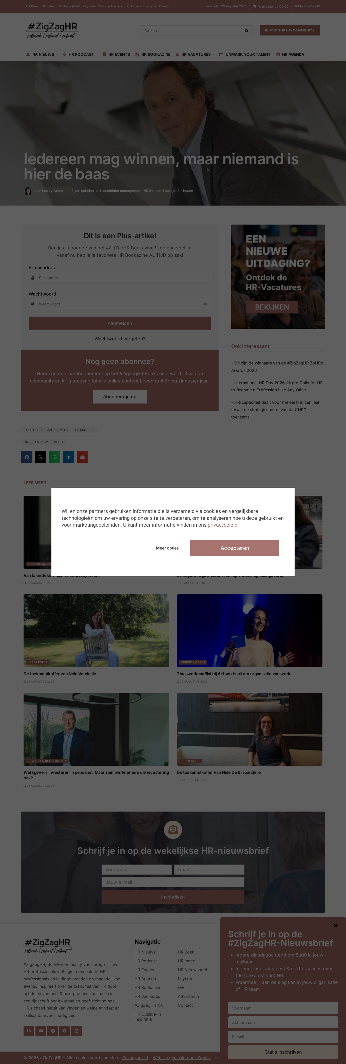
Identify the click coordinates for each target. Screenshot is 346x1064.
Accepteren (235, 548)
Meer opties (167, 548)
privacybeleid (222, 525)
